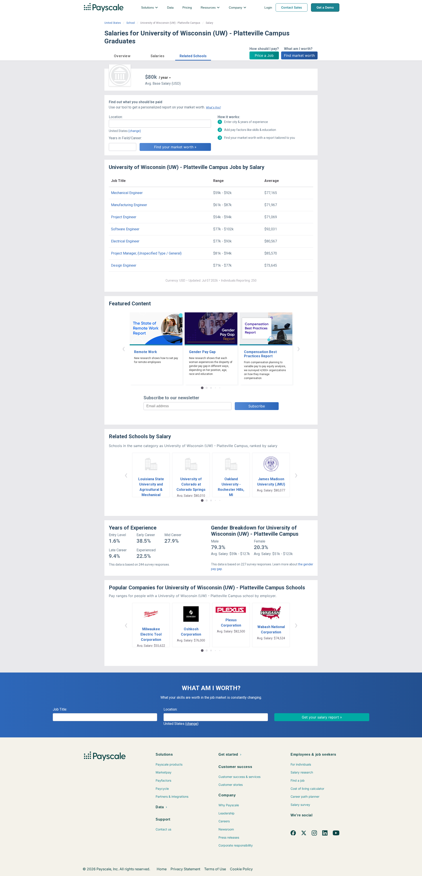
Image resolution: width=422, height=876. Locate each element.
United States (112, 22)
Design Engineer (123, 265)
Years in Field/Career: (125, 138)
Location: (116, 117)
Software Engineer (125, 229)
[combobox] (160, 124)
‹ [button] (123, 348)
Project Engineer (123, 217)
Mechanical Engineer (127, 193)
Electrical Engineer (125, 241)
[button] (122, 55)
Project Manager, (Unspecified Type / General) (146, 253)
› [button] (298, 348)
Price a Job (264, 55)
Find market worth (299, 55)
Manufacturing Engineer (129, 205)
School (130, 22)
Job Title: (60, 709)
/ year (163, 77)
